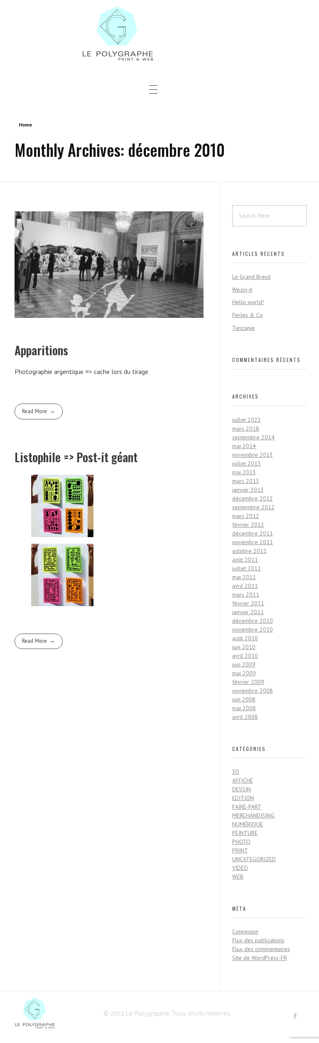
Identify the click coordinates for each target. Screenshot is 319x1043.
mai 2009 (244, 673)
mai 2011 (244, 577)
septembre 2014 (253, 437)
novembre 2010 (252, 629)
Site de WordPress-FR (259, 957)
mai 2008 (244, 708)
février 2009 (248, 682)
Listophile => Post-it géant (76, 457)
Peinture (245, 833)
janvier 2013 (248, 489)
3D (235, 771)
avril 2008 (245, 717)
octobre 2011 (249, 551)
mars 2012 (245, 516)
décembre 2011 (252, 533)
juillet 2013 (246, 463)
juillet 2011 (246, 568)
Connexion (245, 931)
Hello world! (248, 302)
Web (237, 876)
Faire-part (246, 806)
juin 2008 (243, 699)
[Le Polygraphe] (153, 33)
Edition (243, 798)
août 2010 (245, 638)
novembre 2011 (252, 542)
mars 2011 (245, 594)
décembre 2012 (252, 498)
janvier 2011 (248, 612)
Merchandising (253, 815)
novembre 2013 (252, 454)
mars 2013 (245, 481)
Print (240, 850)
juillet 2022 (246, 420)
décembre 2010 (252, 620)
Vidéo (240, 868)
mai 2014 (244, 446)
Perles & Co (247, 315)
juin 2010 (243, 647)
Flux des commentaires (261, 949)
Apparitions (41, 350)
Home (25, 124)
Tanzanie (243, 328)
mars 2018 (245, 428)
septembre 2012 (253, 507)
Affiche (242, 780)
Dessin (241, 789)
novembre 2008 (252, 690)
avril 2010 (245, 655)
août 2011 (245, 559)
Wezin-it (242, 289)
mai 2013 (244, 472)
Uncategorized (254, 859)
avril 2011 (245, 586)
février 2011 (248, 603)
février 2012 (248, 524)
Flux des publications (258, 940)
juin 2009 (243, 664)
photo (241, 841)
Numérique (247, 824)
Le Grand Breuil (251, 276)
